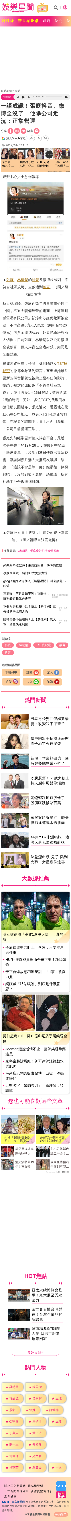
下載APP (11, 672)
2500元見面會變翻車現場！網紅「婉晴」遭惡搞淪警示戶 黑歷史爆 (44, 164)
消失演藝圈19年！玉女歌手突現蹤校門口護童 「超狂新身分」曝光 (24, 1164)
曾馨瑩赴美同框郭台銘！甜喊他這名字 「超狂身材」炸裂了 (52, 1139)
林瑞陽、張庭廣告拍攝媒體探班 (38, 550)
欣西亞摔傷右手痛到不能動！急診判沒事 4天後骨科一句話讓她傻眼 (59, 1164)
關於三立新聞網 (15, 1485)
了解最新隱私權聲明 (38, 1514)
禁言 (46, 287)
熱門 (59, 21)
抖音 (35, 280)
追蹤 (9, 681)
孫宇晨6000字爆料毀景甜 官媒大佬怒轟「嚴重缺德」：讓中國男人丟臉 (9, 164)
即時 (47, 21)
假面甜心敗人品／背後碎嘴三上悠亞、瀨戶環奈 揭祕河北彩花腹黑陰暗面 (26, 164)
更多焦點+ (35, 1352)
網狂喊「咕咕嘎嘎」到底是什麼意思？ (32, 986)
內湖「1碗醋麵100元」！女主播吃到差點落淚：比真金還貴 (16, 1139)
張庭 (10, 280)
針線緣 (8, 21)
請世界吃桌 (28, 21)
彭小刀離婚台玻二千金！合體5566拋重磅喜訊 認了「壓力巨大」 (59, 1151)
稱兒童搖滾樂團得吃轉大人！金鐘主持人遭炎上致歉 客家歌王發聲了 (25, 1151)
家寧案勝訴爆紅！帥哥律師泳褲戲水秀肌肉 (34, 1063)
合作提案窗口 (40, 1491)
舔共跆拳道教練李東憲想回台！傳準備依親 (32, 565)
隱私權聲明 (35, 1485)
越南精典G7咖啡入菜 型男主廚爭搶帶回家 (46, 1334)
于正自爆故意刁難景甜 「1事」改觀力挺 (35, 974)
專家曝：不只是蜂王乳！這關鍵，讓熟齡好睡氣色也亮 (26, 596)
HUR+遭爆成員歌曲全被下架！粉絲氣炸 (35, 962)
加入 (50, 672)
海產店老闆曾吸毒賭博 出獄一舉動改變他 (34, 1075)
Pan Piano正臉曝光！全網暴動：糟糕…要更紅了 (61, 164)
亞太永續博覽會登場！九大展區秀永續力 (47, 1295)
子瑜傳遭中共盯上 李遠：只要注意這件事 (34, 950)
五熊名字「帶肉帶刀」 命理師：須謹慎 (34, 1088)
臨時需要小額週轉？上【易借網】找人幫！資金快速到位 (29, 622)
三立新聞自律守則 (16, 1491)
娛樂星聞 (6, 90)
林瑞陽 (22, 280)
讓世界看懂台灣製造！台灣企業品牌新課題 (47, 1314)
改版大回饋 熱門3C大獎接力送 (25, 573)
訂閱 (29, 672)
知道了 (62, 1514)
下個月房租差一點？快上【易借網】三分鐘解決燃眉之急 (29, 609)
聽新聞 (7, 97)
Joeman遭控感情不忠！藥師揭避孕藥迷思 (35, 1051)
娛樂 (17, 90)
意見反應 (10, 1496)
